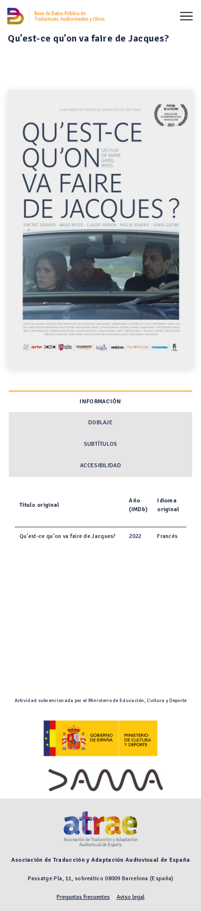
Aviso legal (130, 897)
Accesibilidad (100, 465)
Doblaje (100, 422)
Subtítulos (101, 444)
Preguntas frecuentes (83, 897)
